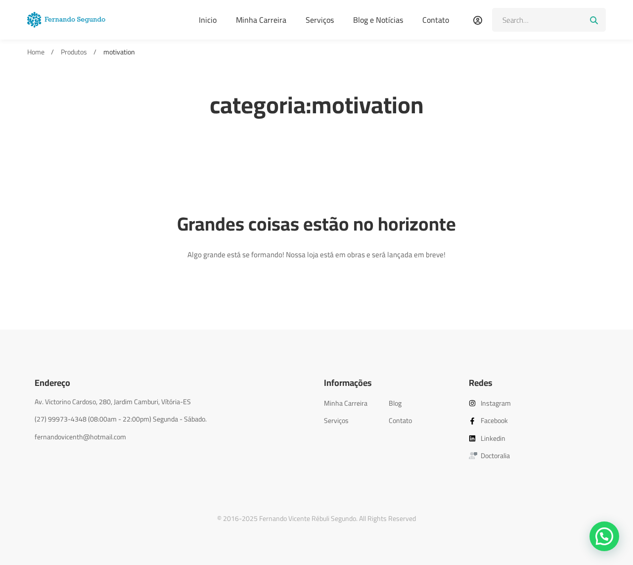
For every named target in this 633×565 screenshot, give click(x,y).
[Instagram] (64, 447)
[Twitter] (49, 447)
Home (36, 52)
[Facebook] (34, 447)
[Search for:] (549, 20)
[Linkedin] (79, 447)
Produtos (74, 52)
